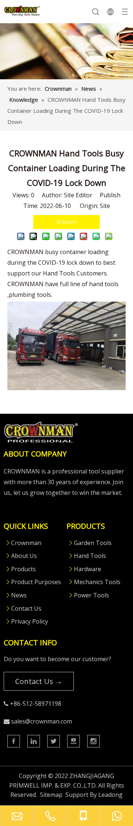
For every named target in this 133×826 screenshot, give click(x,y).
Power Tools (91, 595)
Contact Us (26, 608)
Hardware (87, 569)
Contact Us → (38, 681)
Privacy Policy (29, 621)
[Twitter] (53, 741)
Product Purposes (36, 582)
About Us (24, 556)
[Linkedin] (33, 741)
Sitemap (51, 795)
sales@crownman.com (41, 721)
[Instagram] (93, 741)
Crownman (26, 543)
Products (23, 569)
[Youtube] (73, 741)
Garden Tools (93, 543)
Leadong (110, 795)
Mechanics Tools (97, 582)
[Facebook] (13, 741)
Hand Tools (90, 556)
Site (105, 206)
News (19, 595)
